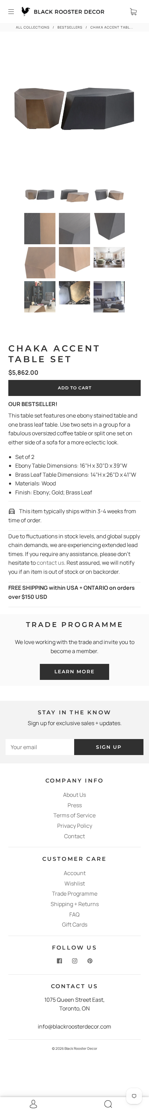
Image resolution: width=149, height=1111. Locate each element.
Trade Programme (74, 893)
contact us (50, 562)
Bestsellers (70, 27)
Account (75, 873)
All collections (33, 27)
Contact (74, 836)
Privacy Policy (74, 826)
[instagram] (74, 961)
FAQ (74, 914)
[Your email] (40, 747)
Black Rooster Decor (80, 1048)
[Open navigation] (16, 11)
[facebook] (59, 961)
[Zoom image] (74, 109)
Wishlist (74, 883)
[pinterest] (89, 961)
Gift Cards (74, 924)
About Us (74, 795)
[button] (23, 109)
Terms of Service (74, 815)
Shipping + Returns (75, 904)
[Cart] (133, 11)
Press (75, 805)
